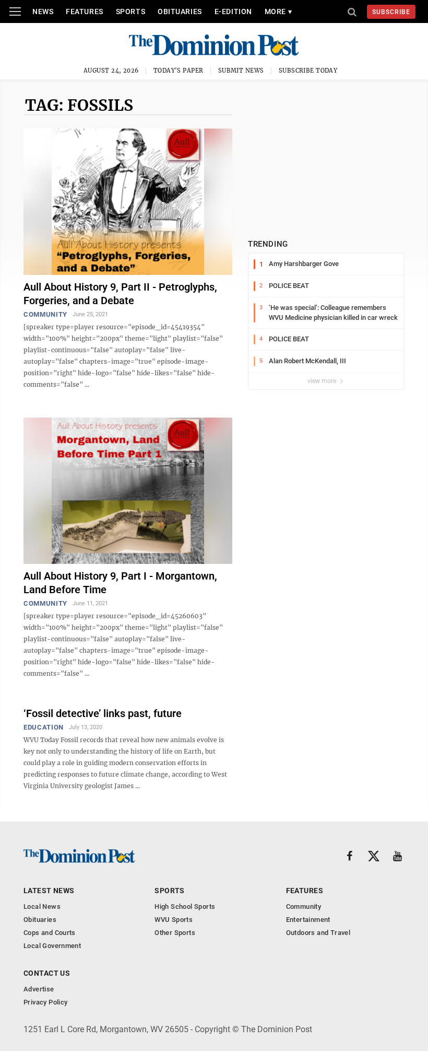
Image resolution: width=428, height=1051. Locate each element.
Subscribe (391, 12)
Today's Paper (178, 70)
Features (84, 11)
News (42, 11)
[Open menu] (15, 11)
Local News (42, 906)
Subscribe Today (308, 70)
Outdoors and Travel (318, 933)
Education (43, 727)
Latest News (49, 890)
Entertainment (308, 919)
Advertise (38, 989)
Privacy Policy (45, 1002)
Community (45, 314)
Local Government (52, 946)
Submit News (241, 70)
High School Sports (184, 906)
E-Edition (233, 11)
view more (322, 381)
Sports (130, 11)
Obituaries (180, 11)
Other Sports (174, 933)
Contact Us (46, 973)
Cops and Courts (49, 933)
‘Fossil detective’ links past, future (102, 713)
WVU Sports (173, 919)
